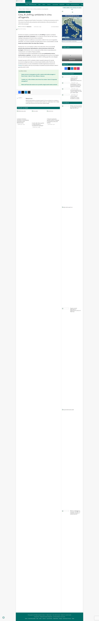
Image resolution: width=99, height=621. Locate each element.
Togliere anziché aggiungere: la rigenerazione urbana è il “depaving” (75, 79)
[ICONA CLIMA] (19, 1)
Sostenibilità (61, 4)
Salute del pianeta (32, 4)
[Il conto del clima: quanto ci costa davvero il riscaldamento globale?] (38, 116)
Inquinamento (55, 4)
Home (27, 4)
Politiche (27, 9)
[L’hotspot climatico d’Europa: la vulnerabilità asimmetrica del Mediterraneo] (23, 114)
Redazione (29, 26)
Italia (39, 4)
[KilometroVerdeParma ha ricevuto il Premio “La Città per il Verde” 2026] (65, 90)
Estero (44, 4)
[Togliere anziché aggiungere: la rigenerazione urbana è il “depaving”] (65, 78)
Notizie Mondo (22, 11)
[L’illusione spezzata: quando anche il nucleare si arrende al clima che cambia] (53, 114)
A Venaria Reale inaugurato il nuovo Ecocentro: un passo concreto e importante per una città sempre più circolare (76, 97)
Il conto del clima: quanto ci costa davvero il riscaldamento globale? (38, 124)
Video (82, 4)
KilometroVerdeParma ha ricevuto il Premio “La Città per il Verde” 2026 (76, 91)
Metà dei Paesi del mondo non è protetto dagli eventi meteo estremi (39, 84)
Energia (68, 4)
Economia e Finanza (75, 4)
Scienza (48, 4)
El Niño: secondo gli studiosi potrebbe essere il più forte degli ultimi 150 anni (76, 107)
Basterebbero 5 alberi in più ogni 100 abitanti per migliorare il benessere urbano (75, 85)
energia (20, 65)
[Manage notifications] (3, 617)
